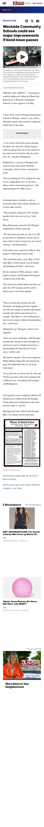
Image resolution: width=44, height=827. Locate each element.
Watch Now (37, 3)
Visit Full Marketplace (33, 505)
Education (9, 20)
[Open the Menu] (4, 3)
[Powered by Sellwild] (37, 649)
